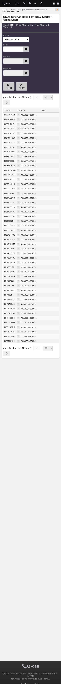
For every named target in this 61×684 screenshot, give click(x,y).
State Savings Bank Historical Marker (28, 10)
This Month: (41, 25)
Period (6, 35)
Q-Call (5, 10)
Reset (9, 87)
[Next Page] (6, 102)
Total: (6, 25)
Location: (7, 69)
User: (5, 45)
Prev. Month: (22, 25)
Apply (22, 87)
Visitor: (6, 57)
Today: (6, 27)
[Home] (8, 3)
